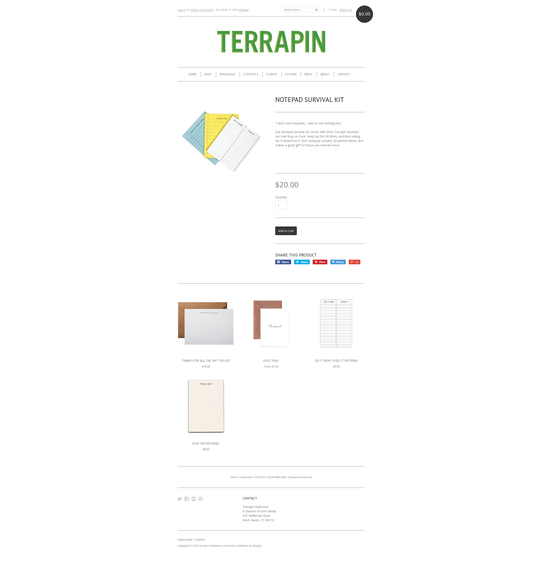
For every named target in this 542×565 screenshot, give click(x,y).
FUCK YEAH (270, 361)
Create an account (201, 9)
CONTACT (343, 74)
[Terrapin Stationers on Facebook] (186, 498)
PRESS (308, 74)
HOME (192, 74)
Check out (345, 9)
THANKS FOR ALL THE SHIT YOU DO (205, 361)
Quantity (281, 197)
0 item (333, 9)
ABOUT (325, 74)
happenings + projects (191, 539)
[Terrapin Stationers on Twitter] (179, 498)
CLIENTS (271, 74)
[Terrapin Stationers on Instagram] (193, 498)
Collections (245, 477)
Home (233, 477)
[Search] (316, 9)
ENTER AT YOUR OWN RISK (270, 477)
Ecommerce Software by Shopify (242, 545)
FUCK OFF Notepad (205, 444)
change (243, 9)
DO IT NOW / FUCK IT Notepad (336, 361)
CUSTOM (290, 74)
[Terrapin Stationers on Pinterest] (200, 498)
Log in (181, 9)
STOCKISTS (250, 74)
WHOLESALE (227, 74)
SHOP (208, 74)
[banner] (271, 42)
